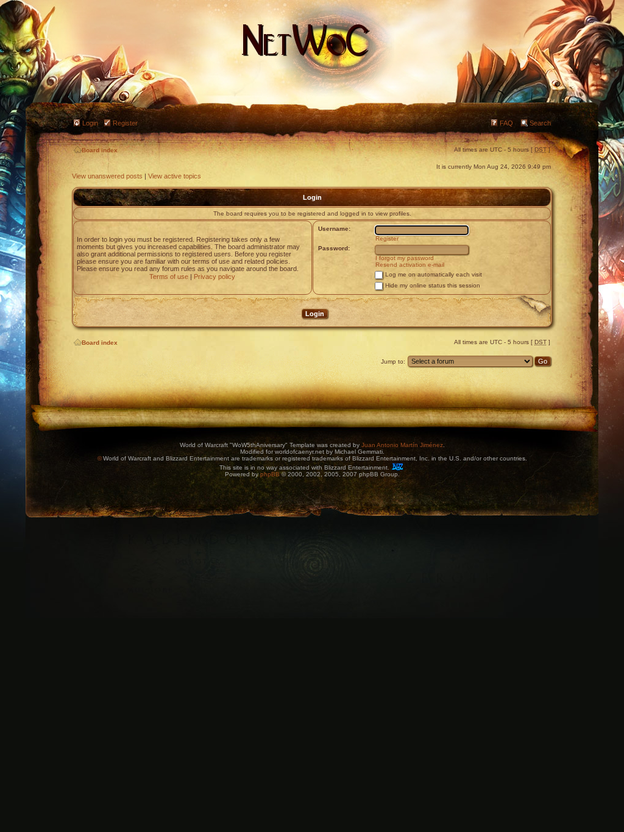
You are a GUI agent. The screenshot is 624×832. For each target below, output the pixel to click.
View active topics (174, 176)
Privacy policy (214, 276)
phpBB (270, 474)
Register (125, 123)
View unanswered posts (107, 176)
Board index (100, 150)
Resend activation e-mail (409, 264)
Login (90, 123)
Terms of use (168, 276)
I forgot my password (404, 258)
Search (540, 123)
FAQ (506, 123)
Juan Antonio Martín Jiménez (402, 445)
